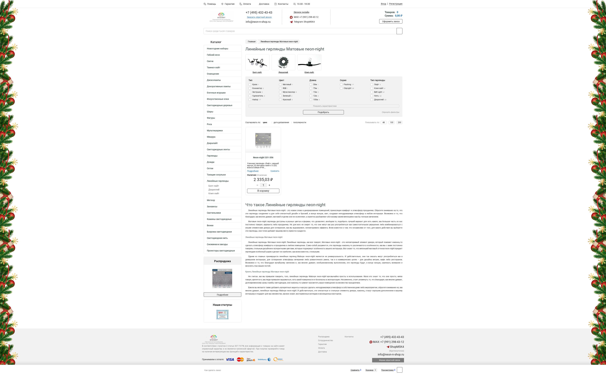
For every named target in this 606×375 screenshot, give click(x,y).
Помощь (211, 4)
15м (316, 92)
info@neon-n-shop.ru (390, 354)
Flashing (349, 84)
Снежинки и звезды (217, 244)
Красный (288, 100)
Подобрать (323, 112)
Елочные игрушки (216, 92)
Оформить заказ (391, 21)
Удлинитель (258, 96)
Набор (256, 100)
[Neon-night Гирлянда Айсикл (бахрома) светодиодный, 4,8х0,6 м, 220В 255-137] (209, 278)
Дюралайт (212, 143)
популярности (299, 122)
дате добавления (281, 122)
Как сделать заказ (212, 370)
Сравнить (355, 370)
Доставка (263, 4)
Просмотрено (387, 370)
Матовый (288, 84)
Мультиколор (290, 92)
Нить (377, 96)
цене (265, 122)
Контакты (283, 4)
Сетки (210, 168)
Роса (209, 124)
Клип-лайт (213, 193)
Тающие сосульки (216, 174)
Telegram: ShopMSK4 (304, 21)
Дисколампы (214, 80)
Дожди (210, 162)
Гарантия (230, 4)
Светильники (214, 213)
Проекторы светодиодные (221, 250)
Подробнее (222, 295)
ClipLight (349, 88)
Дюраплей (213, 189)
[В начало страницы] (399, 370)
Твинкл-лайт (213, 67)
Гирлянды (212, 155)
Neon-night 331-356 (263, 157)
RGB (285, 88)
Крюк (255, 84)
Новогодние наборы (217, 48)
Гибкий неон (213, 55)
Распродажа (324, 337)
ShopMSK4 (396, 346)
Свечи (210, 61)
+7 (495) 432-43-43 (258, 12)
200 (399, 122)
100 (391, 122)
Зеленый (287, 96)
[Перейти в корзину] (381, 14)
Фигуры (211, 118)
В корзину (263, 190)
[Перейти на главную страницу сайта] (221, 17)
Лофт (377, 84)
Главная (251, 42)
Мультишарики (215, 130)
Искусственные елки (218, 99)
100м (316, 100)
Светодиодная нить (217, 238)
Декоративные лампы (219, 86)
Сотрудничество (325, 340)
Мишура (211, 137)
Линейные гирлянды (218, 181)
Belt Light (379, 92)
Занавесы (212, 206)
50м (316, 84)
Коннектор (258, 88)
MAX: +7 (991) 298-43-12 (305, 17)
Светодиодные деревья (219, 105)
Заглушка (257, 92)
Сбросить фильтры (390, 112)
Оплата (247, 4)
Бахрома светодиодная (219, 231)
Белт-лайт (213, 186)
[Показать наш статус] (222, 314)
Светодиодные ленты (218, 149)
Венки (210, 225)
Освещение (213, 74)
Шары (210, 111)
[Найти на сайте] (399, 31)
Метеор (211, 200)
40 (384, 122)
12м (316, 96)
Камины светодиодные (219, 219)
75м (316, 88)
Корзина (369, 370)
